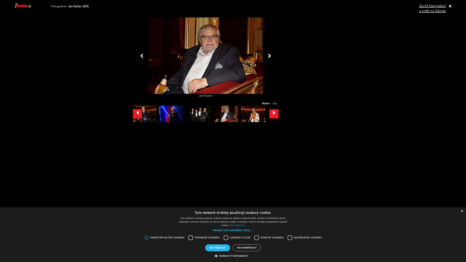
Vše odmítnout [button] (246, 247)
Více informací (237, 225)
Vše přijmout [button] (217, 247)
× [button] (462, 211)
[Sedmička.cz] (27, 7)
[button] (233, 230)
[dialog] (233, 234)
